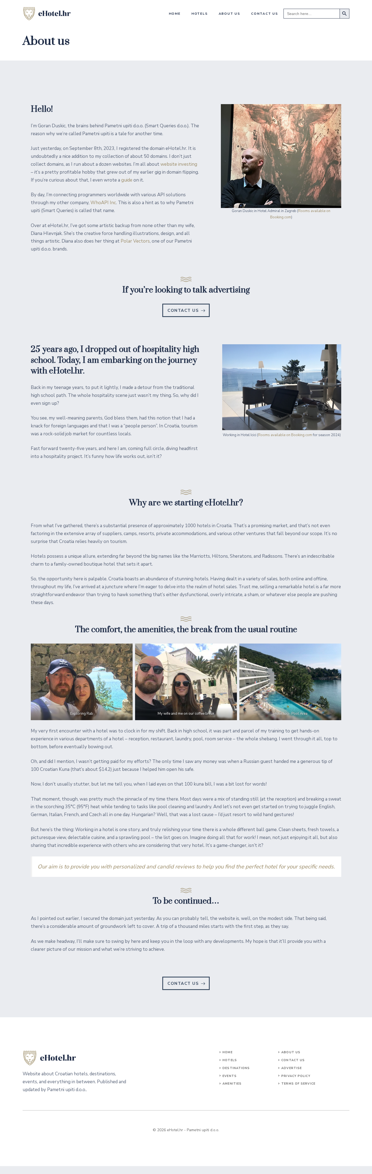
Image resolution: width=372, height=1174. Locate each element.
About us (229, 13)
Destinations (236, 1068)
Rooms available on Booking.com (285, 435)
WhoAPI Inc (103, 203)
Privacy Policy (295, 1076)
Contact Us (293, 1060)
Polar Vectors (135, 241)
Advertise (291, 1068)
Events (229, 1076)
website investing (178, 164)
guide (126, 180)
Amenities (232, 1084)
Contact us (264, 13)
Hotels (199, 13)
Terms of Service (298, 1084)
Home (175, 13)
